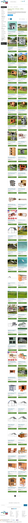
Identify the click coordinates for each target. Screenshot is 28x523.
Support (11, 514)
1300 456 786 (3, 515)
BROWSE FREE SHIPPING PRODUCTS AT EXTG (3, 39)
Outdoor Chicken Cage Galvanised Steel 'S (21, 424)
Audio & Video (3, 31)
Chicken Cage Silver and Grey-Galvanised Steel (22, 236)
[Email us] (11, 508)
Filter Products (3, 43)
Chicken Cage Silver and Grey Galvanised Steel (12, 236)
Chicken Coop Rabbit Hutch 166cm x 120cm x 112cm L (22, 79)
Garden (2, 10)
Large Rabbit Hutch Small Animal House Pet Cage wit (22, 362)
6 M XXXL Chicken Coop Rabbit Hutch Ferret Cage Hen (22, 204)
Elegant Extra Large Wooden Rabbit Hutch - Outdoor (12, 330)
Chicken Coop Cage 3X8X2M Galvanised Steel (12, 267)
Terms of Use (23, 512)
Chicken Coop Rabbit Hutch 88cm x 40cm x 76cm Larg (12, 110)
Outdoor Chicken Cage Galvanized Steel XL (11, 440)
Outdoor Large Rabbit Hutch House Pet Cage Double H (12, 456)
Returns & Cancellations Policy (24, 515)
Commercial (3, 24)
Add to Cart (12, 35)
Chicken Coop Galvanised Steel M (11, 283)
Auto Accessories (3, 28)
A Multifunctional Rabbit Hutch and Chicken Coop (11, 220)
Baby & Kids (3, 13)
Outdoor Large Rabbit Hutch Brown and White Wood (22, 141)
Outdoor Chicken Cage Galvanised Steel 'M (11, 424)
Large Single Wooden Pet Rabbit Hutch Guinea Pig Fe (12, 377)
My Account (11, 512)
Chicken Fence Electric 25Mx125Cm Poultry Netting (12, 299)
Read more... (10, 15)
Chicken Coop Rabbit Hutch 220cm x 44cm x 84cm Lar (22, 94)
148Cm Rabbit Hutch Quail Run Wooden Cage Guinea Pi (12, 173)
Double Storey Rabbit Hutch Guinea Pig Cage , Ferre (22, 314)
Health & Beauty (3, 26)
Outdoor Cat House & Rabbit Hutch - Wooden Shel (12, 393)
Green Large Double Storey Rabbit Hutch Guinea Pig (12, 346)
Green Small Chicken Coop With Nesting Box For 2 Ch (21, 346)
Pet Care (2, 14)
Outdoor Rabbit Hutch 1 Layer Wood (12, 472)
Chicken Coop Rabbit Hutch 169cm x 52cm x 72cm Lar (12, 94)
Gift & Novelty (3, 33)
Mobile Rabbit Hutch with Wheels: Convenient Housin (22, 377)
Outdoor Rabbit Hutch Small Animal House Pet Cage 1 (22, 472)
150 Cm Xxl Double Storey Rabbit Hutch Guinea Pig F (21, 173)
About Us (17, 512)
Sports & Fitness (3, 21)
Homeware (3, 11)
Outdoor (2, 20)
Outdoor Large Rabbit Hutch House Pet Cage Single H (22, 456)
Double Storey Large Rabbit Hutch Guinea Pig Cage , (12, 314)
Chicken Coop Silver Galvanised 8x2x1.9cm (21, 31)
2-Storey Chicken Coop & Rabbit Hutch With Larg (21, 189)
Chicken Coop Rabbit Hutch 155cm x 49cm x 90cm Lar (12, 79)
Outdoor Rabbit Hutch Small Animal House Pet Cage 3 (12, 487)
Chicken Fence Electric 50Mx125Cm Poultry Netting (22, 299)
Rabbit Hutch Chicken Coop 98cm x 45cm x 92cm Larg (22, 47)
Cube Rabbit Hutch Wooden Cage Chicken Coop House (12, 126)
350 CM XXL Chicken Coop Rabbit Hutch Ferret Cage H (12, 204)
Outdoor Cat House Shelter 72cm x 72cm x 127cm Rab (12, 141)
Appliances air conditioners (3, 17)
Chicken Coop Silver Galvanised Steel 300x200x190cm (11, 48)
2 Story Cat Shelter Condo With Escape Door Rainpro (11, 189)
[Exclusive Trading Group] (5, 2)
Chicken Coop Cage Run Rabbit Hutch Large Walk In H (22, 267)
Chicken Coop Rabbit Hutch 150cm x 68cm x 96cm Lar (22, 63)
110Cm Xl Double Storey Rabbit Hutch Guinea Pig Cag (22, 157)
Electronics (3, 18)
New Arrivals (3, 36)
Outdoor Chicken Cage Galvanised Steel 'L (21, 409)
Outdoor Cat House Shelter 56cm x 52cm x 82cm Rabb (22, 126)
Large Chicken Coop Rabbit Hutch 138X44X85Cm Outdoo (12, 362)
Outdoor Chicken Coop (21, 440)
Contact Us (17, 514)
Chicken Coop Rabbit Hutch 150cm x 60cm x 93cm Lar (12, 63)
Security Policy (23, 516)
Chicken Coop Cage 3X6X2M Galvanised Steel (22, 252)
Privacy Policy (23, 513)
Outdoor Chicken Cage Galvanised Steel (11, 409)
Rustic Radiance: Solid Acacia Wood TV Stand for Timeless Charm (7, 520)
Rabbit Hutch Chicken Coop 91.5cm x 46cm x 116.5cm (12, 157)
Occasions (2, 30)
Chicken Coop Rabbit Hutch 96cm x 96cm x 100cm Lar (22, 110)
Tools (2, 23)
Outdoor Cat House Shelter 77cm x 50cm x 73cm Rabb (12, 31)
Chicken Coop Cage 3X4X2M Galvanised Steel (12, 252)
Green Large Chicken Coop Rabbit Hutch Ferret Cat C (22, 330)
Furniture (2, 8)
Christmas (2, 34)
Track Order (11, 513)
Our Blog (17, 513)
